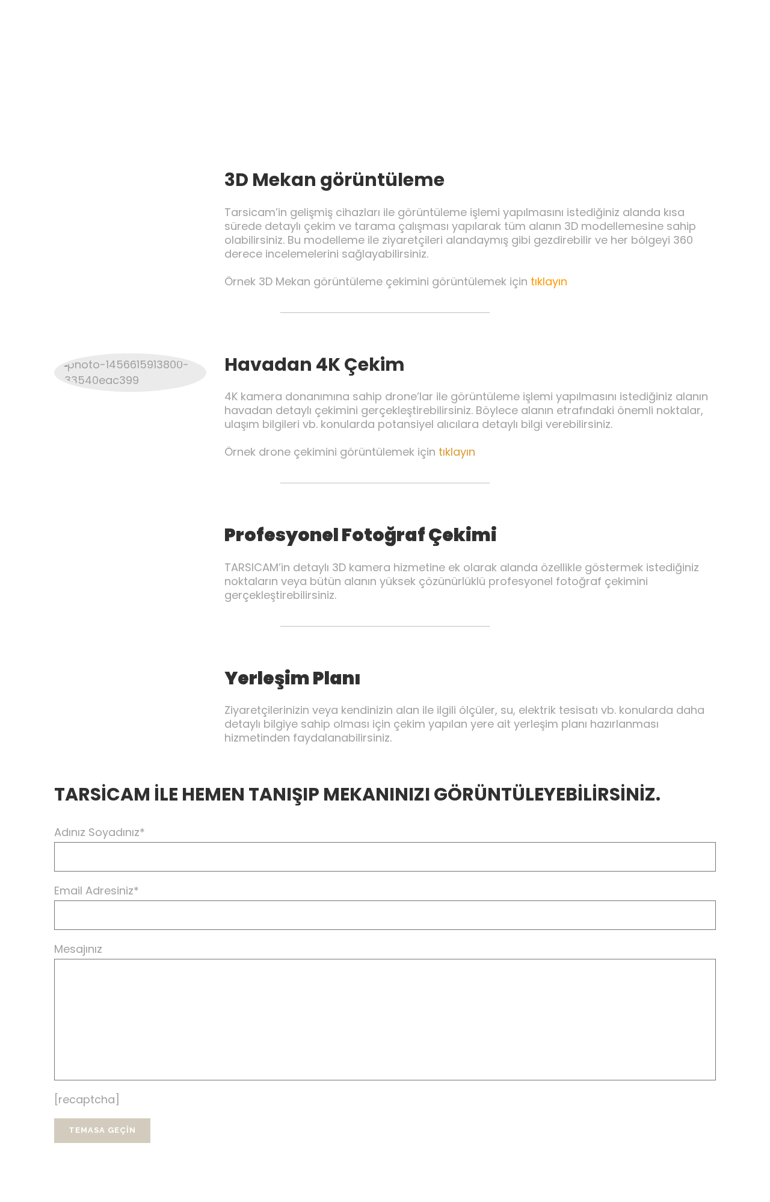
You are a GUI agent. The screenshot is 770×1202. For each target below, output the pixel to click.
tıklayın (549, 281)
